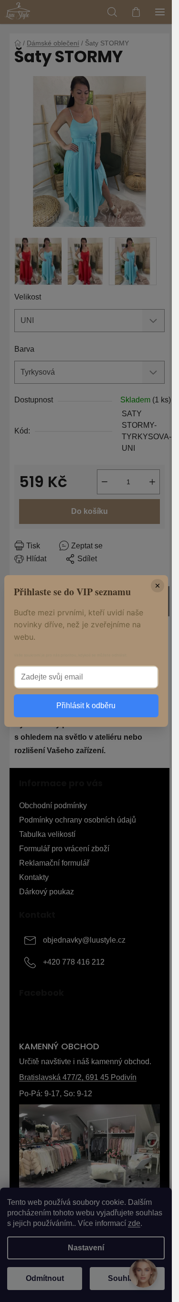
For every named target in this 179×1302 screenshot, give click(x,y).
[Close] (157, 585)
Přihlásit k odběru (86, 705)
